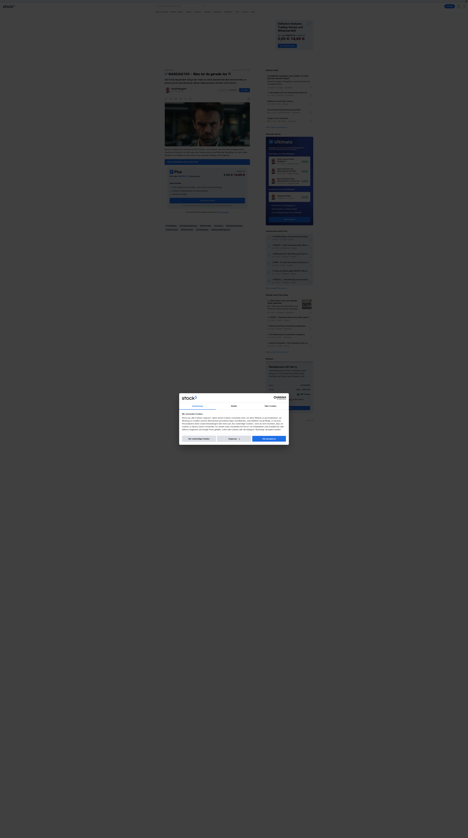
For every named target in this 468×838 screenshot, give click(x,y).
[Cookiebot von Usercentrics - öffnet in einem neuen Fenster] (275, 398)
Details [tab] (234, 406)
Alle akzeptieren (269, 439)
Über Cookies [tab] (270, 406)
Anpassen (232, 439)
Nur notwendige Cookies (199, 439)
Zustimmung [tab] (197, 406)
